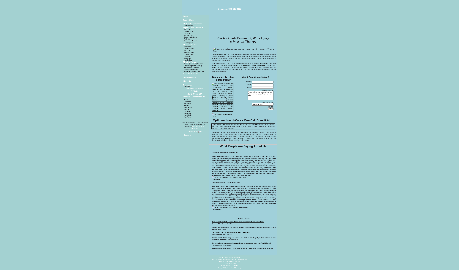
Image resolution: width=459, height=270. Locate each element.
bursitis (253, 65)
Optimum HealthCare (219, 54)
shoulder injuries (253, 63)
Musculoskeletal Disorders (193, 41)
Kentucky (187, 111)
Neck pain (187, 33)
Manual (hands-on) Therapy (193, 64)
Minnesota (187, 113)
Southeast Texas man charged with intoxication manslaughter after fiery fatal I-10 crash (241, 243)
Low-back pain (189, 31)
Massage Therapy (190, 73)
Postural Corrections (191, 69)
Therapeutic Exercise (191, 68)
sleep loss (246, 65)
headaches (215, 65)
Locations (187, 135)
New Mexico (188, 115)
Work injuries (188, 43)
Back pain (187, 29)
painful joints (237, 65)
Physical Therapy (190, 62)
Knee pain (187, 56)
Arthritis (187, 39)
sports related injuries (264, 65)
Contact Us (187, 85)
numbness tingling (226, 65)
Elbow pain (187, 58)
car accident (244, 67)
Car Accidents (188, 20)
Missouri (187, 105)
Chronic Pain (188, 35)
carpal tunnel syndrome (239, 63)
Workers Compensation (192, 24)
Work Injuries (188, 26)
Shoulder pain (188, 54)
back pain (226, 63)
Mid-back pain (189, 52)
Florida (186, 109)
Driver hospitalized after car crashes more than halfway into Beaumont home (238, 222)
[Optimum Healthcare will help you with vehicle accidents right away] (222, 116)
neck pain (272, 63)
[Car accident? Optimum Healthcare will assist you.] (222, 110)
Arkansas (187, 103)
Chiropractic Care (190, 45)
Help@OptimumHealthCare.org (229, 261)
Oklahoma (187, 102)
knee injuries (264, 63)
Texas (186, 100)
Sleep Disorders (189, 77)
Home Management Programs (194, 71)
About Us (187, 81)
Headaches (188, 60)
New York (187, 117)
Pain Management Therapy (193, 66)
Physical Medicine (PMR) (193, 28)
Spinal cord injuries (190, 37)
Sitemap (187, 87)
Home (185, 16)
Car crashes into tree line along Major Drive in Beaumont (231, 232)
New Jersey (188, 107)
